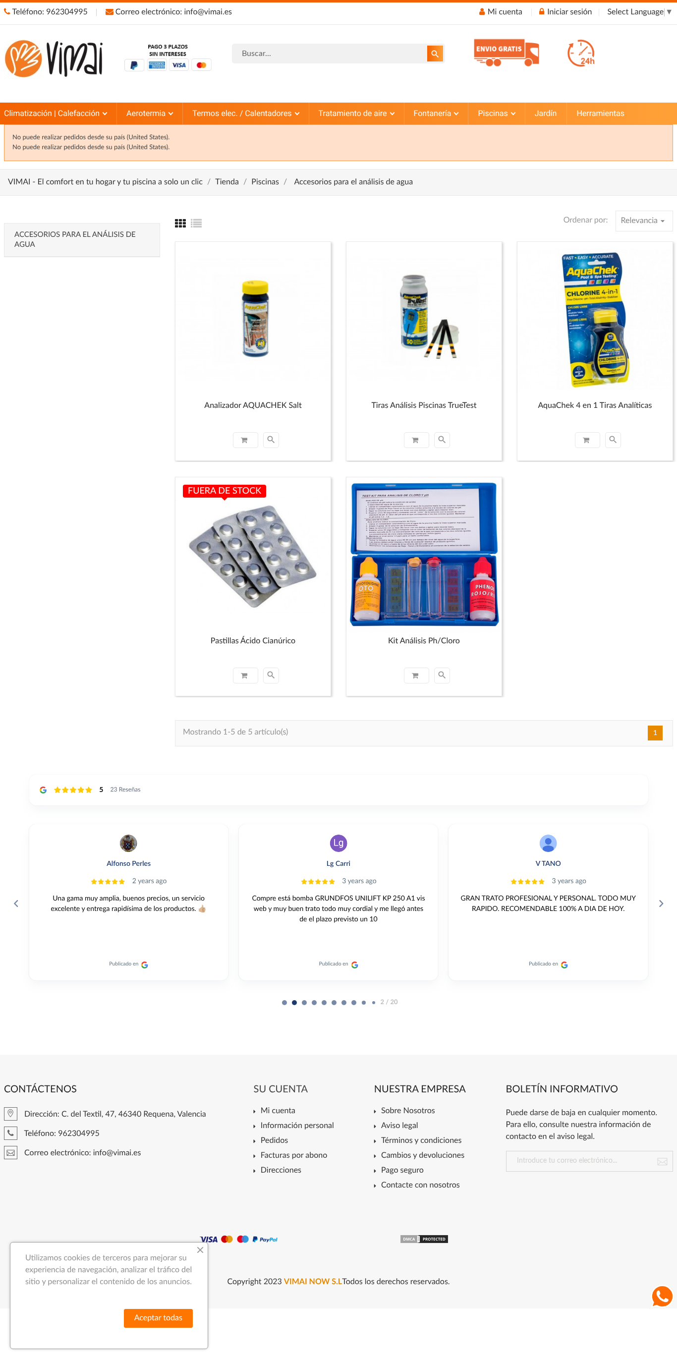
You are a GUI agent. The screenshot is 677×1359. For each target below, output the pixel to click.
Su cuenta (281, 1089)
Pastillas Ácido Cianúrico (253, 641)
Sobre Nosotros (408, 1111)
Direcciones (281, 1171)
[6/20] (344, 1003)
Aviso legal (399, 1126)
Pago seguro (402, 1171)
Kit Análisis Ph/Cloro (424, 641)
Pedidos (274, 1141)
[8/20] (364, 1003)
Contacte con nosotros (420, 1185)
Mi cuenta (278, 1111)
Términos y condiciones (421, 1141)
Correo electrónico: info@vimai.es (172, 12)
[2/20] (304, 1003)
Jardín (546, 113)
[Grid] (180, 224)
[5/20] (334, 1003)
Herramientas (600, 113)
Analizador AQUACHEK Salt (252, 406)
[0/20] (284, 1003)
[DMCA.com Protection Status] (424, 1239)
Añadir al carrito (245, 440)
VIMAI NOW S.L (313, 1282)
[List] (196, 224)
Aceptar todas (158, 1318)
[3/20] (314, 1003)
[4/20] (324, 1003)
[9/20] (374, 1003)
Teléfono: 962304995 (49, 12)
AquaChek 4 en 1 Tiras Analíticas (595, 406)
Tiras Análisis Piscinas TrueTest (423, 406)
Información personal (297, 1126)
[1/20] (294, 1003)
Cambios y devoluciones (422, 1156)
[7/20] (354, 1003)
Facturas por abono (294, 1156)
